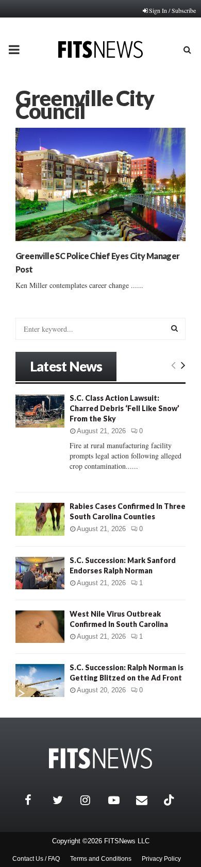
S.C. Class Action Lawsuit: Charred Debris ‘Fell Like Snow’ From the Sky (124, 408)
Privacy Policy (161, 858)
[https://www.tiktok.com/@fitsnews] (170, 800)
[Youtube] (119, 800)
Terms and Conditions (100, 858)
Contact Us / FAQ (36, 858)
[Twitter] (64, 800)
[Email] (147, 800)
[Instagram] (91, 800)
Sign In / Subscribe (172, 10)
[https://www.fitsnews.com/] (100, 758)
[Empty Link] (173, 364)
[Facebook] (36, 800)
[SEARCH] (174, 328)
